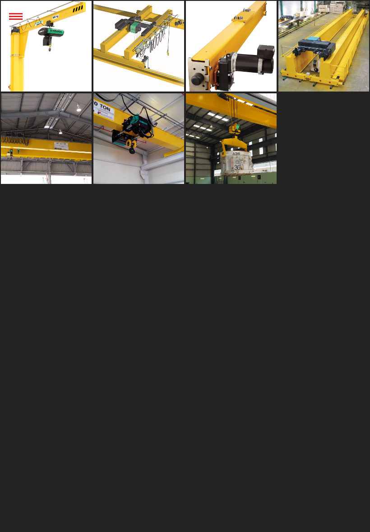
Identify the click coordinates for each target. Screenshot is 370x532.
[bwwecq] (324, 46)
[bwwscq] (231, 46)
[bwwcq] (46, 138)
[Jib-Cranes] (46, 46)
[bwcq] (138, 138)
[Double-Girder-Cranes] (138, 46)
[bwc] (231, 138)
